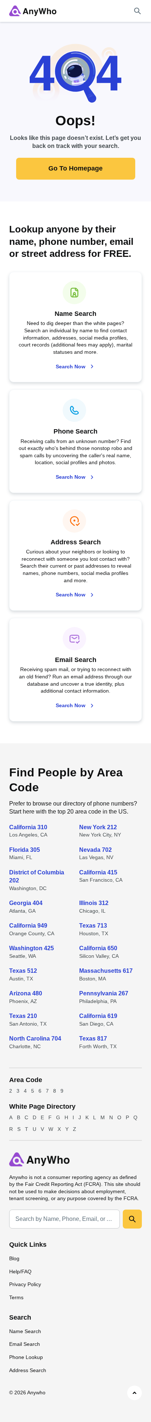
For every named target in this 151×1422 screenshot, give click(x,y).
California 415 (98, 872)
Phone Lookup (26, 1357)
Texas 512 (23, 971)
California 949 (28, 925)
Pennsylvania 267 (103, 993)
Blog (14, 1258)
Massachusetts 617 (106, 971)
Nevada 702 (95, 850)
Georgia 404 (26, 903)
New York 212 (98, 827)
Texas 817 (93, 1038)
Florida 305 (24, 850)
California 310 (28, 827)
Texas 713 (93, 925)
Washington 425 (31, 948)
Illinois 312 (93, 903)
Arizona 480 (25, 993)
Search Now (70, 366)
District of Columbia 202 (36, 876)
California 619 (98, 1016)
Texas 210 (23, 1016)
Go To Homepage (75, 168)
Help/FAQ (20, 1271)
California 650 (98, 948)
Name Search (25, 1331)
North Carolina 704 (35, 1038)
